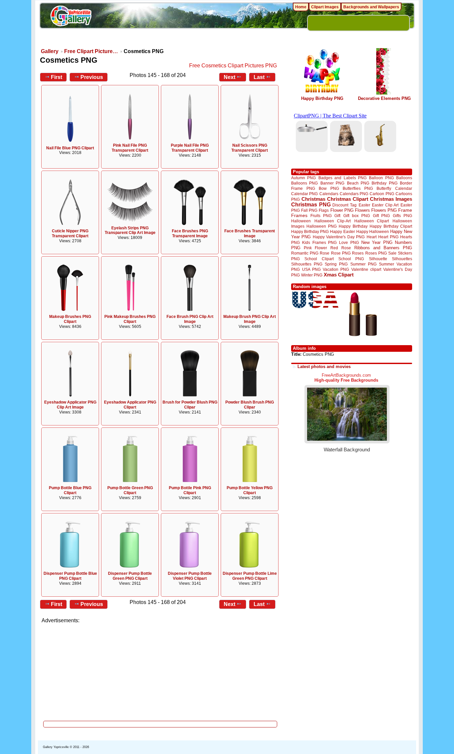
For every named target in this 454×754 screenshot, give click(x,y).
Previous (91, 77)
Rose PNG (341, 253)
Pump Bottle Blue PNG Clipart (70, 490)
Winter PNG (311, 275)
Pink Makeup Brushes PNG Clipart (130, 319)
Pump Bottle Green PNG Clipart (130, 490)
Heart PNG (388, 237)
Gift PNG (381, 215)
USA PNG (311, 269)
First (56, 77)
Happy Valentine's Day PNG (339, 237)
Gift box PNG (356, 215)
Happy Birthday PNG (322, 98)
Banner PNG (332, 183)
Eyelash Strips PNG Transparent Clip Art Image (130, 230)
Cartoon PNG (382, 193)
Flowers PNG (384, 210)
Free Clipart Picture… (91, 51)
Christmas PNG (311, 204)
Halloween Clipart (371, 221)
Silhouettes (402, 259)
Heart (372, 237)
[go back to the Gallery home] (71, 17)
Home (300, 7)
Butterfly (384, 188)
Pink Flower (315, 248)
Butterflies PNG (358, 188)
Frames (299, 215)
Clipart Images (325, 7)
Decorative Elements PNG (384, 98)
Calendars (328, 193)
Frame (405, 210)
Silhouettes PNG (306, 264)
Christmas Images (391, 199)
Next (229, 77)
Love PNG (349, 242)
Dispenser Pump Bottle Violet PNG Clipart (190, 576)
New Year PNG (377, 242)
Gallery (49, 51)
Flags (324, 210)
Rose (324, 253)
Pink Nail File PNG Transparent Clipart (130, 148)
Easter (364, 205)
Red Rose (340, 248)
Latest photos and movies (324, 366)
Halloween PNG (321, 226)
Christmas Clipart (347, 199)
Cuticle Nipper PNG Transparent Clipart (70, 233)
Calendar (403, 188)
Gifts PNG (402, 215)
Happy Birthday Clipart (391, 226)
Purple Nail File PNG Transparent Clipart (190, 148)
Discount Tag (344, 205)
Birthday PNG (384, 183)
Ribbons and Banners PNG (383, 247)
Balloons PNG (304, 183)
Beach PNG (358, 183)
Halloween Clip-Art (332, 221)
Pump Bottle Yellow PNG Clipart (250, 490)
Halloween (301, 221)
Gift (337, 215)
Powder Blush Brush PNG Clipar (249, 405)
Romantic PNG (304, 253)
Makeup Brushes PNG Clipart (70, 319)
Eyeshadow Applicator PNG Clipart (130, 405)
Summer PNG (363, 264)
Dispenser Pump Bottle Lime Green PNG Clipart (250, 576)
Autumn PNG (303, 178)
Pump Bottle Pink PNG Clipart (190, 490)
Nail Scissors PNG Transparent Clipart (249, 148)
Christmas (313, 199)
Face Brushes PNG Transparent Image (190, 233)
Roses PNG (376, 253)
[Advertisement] (160, 670)
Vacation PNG (336, 269)
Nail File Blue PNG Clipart (70, 148)
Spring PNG (336, 264)
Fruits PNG (321, 215)
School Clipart (318, 259)
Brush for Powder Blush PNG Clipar (190, 405)
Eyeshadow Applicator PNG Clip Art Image (70, 405)
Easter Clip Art (385, 205)
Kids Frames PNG (319, 242)
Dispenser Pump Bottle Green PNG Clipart (130, 576)
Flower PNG (342, 210)
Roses (358, 253)
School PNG (351, 259)
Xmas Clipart (339, 274)
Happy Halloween (372, 231)
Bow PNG (329, 188)
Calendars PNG (354, 193)
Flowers (362, 210)
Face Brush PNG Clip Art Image (190, 319)
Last (259, 77)
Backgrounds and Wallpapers (371, 7)
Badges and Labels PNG (342, 178)
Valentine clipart (366, 269)
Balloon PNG (381, 178)
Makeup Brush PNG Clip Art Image (249, 319)
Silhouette (378, 259)
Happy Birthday (353, 226)
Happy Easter (342, 231)
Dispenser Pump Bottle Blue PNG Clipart (70, 576)
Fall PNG (309, 210)
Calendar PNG (304, 193)
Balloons (404, 178)
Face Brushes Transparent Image (249, 233)
